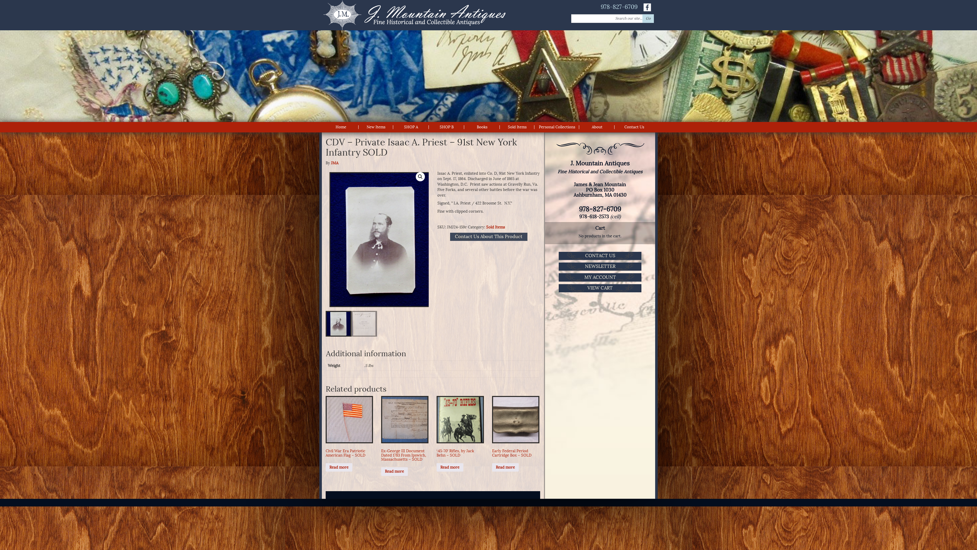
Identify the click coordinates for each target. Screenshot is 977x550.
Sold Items (517, 127)
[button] (420, 176)
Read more (339, 467)
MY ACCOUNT (600, 277)
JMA (334, 163)
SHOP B (447, 127)
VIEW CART (600, 288)
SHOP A (411, 127)
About (597, 127)
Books (482, 127)
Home (341, 127)
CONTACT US (600, 255)
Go (648, 18)
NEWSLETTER (600, 266)
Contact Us (634, 127)
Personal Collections (557, 127)
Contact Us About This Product (488, 236)
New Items (376, 127)
